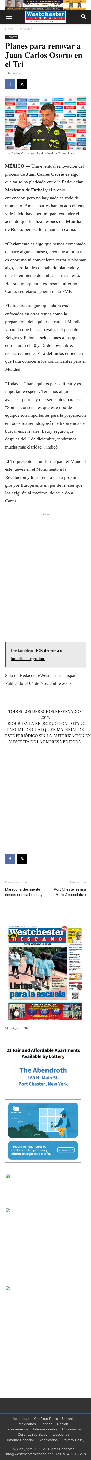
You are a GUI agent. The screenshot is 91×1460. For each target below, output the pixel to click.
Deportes (25, 29)
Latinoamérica (16, 1429)
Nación (62, 1424)
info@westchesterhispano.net (29, 1454)
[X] (22, 84)
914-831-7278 (74, 1454)
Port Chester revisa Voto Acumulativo (70, 892)
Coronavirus (72, 1429)
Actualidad (21, 1419)
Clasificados (48, 1440)
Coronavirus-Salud (33, 1434)
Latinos (46, 1424)
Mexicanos (27, 1424)
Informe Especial (20, 1440)
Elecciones (61, 1434)
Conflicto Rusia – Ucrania (54, 1419)
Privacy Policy (73, 1440)
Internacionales (45, 1429)
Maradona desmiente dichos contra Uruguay (23, 892)
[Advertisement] (45, 562)
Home (9, 29)
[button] (9, 17)
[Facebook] (10, 84)
